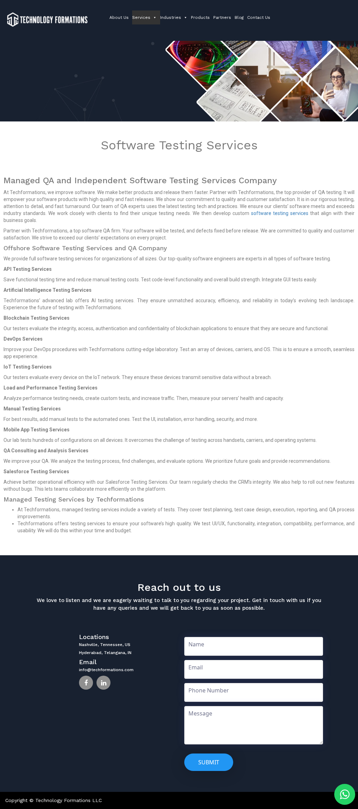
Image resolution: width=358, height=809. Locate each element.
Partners (222, 17)
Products (200, 17)
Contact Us (258, 17)
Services (141, 17)
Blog (239, 17)
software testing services (279, 213)
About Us (119, 17)
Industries (170, 17)
